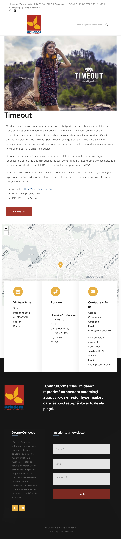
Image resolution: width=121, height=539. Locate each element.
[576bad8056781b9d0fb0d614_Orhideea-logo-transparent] (34, 16)
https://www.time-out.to (37, 189)
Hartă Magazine (32, 7)
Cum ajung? (15, 7)
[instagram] (15, 10)
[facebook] (10, 10)
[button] (60, 265)
